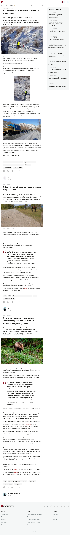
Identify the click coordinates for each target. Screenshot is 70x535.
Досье (39, 5)
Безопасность (8, 167)
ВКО (5, 295)
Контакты (55, 516)
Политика (3, 516)
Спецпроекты (34, 5)
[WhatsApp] (8, 171)
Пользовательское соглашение (34, 514)
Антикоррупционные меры (33, 522)
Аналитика (3, 519)
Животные (32, 481)
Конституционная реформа (23, 5)
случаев (15, 469)
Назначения (55, 5)
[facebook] (54, 506)
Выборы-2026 (9, 5)
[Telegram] (12, 171)
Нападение (17, 484)
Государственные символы (33, 519)
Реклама (55, 519)
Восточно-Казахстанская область (13, 162)
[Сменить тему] (63, 2)
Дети (35, 295)
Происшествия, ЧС (29, 162)
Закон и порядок (46, 5)
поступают (28, 424)
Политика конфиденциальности (35, 516)
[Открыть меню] (68, 2)
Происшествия (18, 167)
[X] (20, 171)
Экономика (3, 522)
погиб (25, 288)
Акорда (60, 5)
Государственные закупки (33, 524)
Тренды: (3, 5)
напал (16, 472)
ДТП (9, 295)
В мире (3, 524)
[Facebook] (16, 171)
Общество (28, 164)
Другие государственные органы (13, 164)
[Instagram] (4, 171)
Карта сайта (56, 514)
